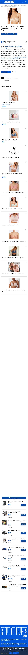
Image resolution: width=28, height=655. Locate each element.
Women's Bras (15, 78)
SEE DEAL (23, 505)
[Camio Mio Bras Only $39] (14, 96)
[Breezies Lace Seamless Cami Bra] (14, 218)
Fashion (10, 5)
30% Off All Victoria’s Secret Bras (10, 157)
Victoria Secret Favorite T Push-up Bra (12, 209)
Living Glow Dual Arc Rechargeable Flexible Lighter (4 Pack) (16, 566)
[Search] (20, 2)
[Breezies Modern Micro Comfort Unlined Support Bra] (14, 167)
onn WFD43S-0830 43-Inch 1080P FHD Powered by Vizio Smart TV (17, 585)
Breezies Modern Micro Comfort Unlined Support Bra (12, 174)
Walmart (10, 507)
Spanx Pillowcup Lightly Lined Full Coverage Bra (14, 241)
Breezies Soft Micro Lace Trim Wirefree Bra (13, 192)
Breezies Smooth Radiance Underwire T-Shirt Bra (13, 290)
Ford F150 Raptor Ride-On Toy (15, 530)
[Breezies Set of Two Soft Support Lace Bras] (14, 267)
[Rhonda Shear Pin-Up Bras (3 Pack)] (14, 115)
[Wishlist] (26, 2)
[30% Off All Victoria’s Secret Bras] (14, 150)
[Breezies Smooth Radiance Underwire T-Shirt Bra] (14, 283)
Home (2, 5)
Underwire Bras (8, 78)
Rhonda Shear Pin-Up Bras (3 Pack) (11, 122)
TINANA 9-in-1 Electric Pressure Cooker (15, 502)
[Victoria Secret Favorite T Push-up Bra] (14, 202)
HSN (9, 571)
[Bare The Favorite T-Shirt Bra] (14, 133)
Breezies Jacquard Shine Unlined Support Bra (13, 257)
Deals (6, 5)
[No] (26, 651)
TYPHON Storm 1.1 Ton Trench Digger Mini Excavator (16, 575)
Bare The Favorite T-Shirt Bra (9, 139)
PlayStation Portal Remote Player (16, 547)
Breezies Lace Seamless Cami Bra (10, 225)
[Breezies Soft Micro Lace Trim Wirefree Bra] (14, 186)
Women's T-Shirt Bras (6, 80)
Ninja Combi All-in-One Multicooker (16, 539)
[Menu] (1, 2)
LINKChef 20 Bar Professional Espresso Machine (15, 511)
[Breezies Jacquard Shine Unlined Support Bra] (14, 251)
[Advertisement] (14, 479)
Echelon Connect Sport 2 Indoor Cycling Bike (16, 556)
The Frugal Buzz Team (9, 41)
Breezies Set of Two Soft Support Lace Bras (13, 274)
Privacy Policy (16, 653)
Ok (10, 653)
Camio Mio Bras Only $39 (8, 102)
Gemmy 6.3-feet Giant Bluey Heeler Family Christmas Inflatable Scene (17, 521)
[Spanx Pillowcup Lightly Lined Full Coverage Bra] (14, 234)
